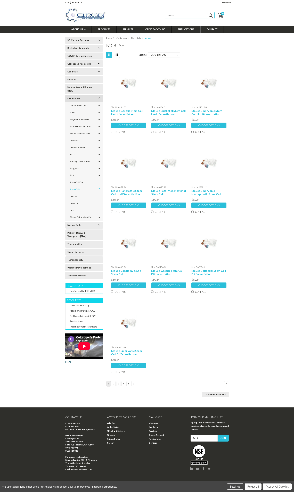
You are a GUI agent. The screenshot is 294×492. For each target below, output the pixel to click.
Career (110, 443)
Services (128, 29)
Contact (212, 29)
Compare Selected (215, 394)
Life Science (73, 98)
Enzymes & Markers (79, 119)
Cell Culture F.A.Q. (79, 305)
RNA (72, 175)
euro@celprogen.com (81, 469)
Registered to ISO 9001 (82, 290)
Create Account (155, 29)
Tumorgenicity (75, 259)
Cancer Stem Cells (78, 105)
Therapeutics (74, 244)
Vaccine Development (79, 267)
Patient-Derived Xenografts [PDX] (76, 235)
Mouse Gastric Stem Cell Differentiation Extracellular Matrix (167, 272)
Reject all (253, 486)
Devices (71, 79)
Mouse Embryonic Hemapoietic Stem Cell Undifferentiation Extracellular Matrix (206, 192)
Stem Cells (75, 189)
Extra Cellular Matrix (80, 133)
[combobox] (190, 15)
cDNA (72, 112)
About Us (77, 29)
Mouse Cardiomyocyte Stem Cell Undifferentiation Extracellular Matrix (126, 272)
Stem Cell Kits (76, 182)
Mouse (74, 203)
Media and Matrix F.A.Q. (82, 310)
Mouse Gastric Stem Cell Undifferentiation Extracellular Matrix (127, 112)
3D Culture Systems (78, 40)
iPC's (72, 154)
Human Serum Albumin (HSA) (79, 89)
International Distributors (83, 326)
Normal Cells (74, 225)
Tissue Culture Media (80, 217)
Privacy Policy (113, 439)
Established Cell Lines (80, 126)
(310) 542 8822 (73, 2)
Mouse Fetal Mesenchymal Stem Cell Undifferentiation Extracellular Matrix (168, 192)
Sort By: (142, 54)
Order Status (113, 427)
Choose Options (128, 125)
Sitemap (111, 435)
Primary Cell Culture (79, 161)
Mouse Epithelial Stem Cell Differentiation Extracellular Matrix (208, 272)
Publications (186, 29)
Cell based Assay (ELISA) (83, 316)
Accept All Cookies (277, 486)
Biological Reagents (78, 48)
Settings (235, 486)
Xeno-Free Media (76, 275)
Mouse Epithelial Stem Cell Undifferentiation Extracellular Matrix (168, 112)
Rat (72, 210)
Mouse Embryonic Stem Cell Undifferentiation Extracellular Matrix (206, 112)
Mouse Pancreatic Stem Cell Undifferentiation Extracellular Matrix (126, 192)
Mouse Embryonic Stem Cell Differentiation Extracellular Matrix (126, 352)
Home (109, 38)
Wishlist (226, 2)
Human (74, 196)
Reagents (74, 168)
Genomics (74, 140)
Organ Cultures (75, 252)
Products (104, 29)
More (68, 361)
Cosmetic (72, 71)
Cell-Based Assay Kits (79, 63)
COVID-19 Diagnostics (79, 56)
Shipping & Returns (116, 431)
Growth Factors (77, 147)
